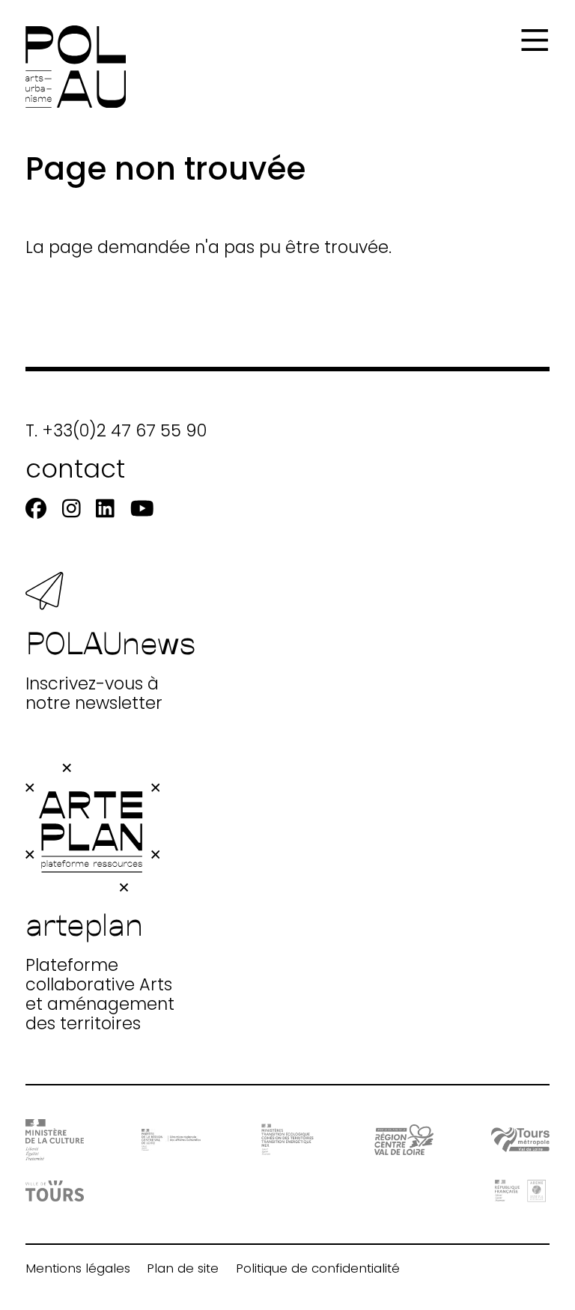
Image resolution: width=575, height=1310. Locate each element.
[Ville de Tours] (55, 1190)
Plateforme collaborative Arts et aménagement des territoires (99, 969)
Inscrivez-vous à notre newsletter (110, 668)
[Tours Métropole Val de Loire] (520, 1139)
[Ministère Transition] (287, 1139)
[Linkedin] (105, 509)
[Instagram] (71, 509)
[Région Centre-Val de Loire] (403, 1139)
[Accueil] (76, 67)
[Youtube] (142, 509)
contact (75, 469)
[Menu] (535, 40)
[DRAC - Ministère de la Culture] (55, 1139)
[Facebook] (35, 509)
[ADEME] (520, 1190)
